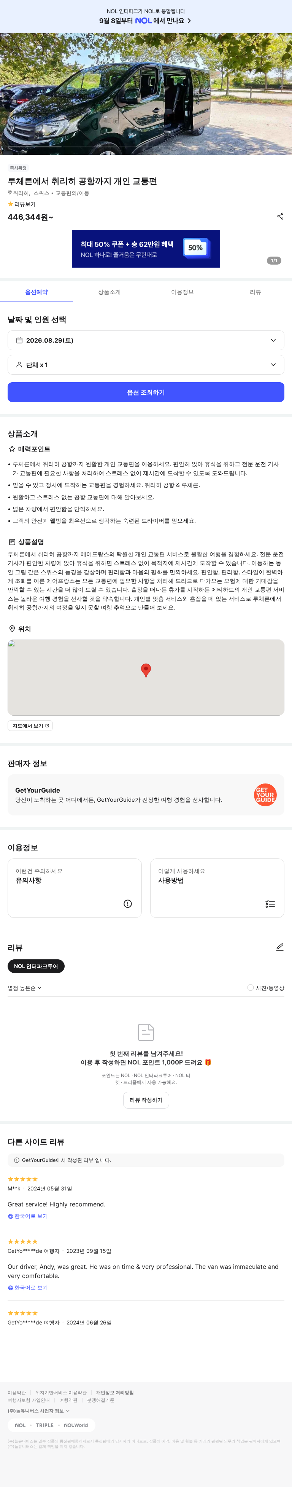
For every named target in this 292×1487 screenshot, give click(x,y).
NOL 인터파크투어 (36, 966)
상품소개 (109, 291)
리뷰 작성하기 (146, 1099)
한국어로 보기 (31, 1216)
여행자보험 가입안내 (29, 1400)
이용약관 (17, 1392)
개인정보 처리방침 (115, 1392)
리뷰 (255, 291)
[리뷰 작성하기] (279, 947)
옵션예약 (36, 291)
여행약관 (68, 1400)
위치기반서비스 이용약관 (61, 1392)
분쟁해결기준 (100, 1400)
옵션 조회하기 (146, 392)
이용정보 (182, 291)
